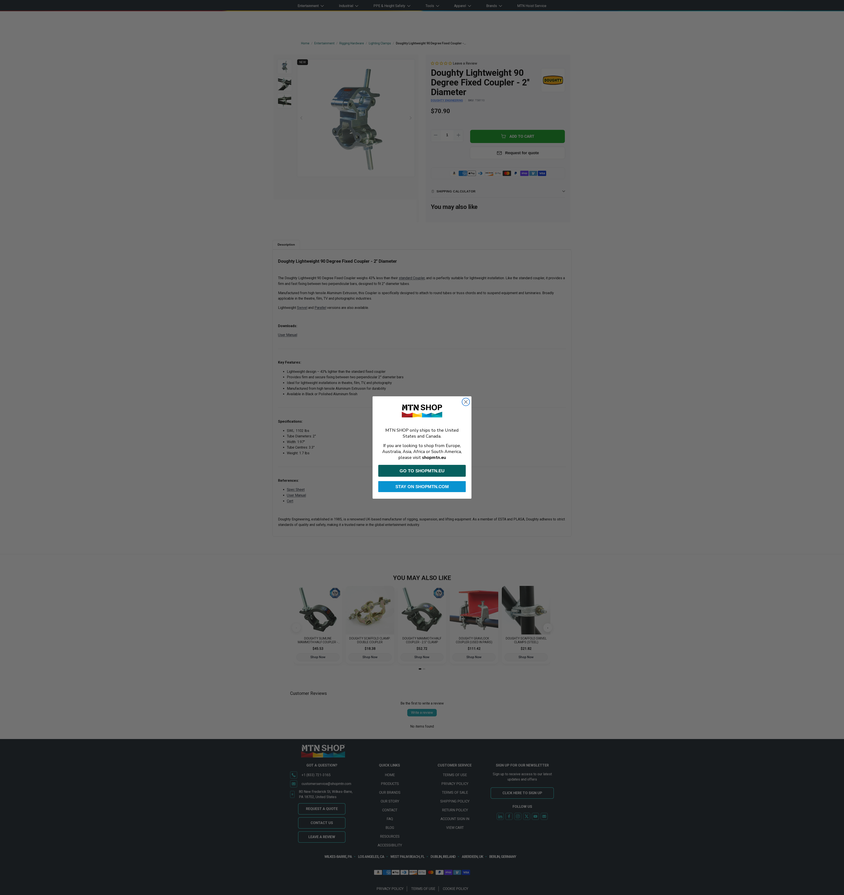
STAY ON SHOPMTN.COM (422, 486)
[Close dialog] (466, 402)
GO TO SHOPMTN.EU (422, 470)
